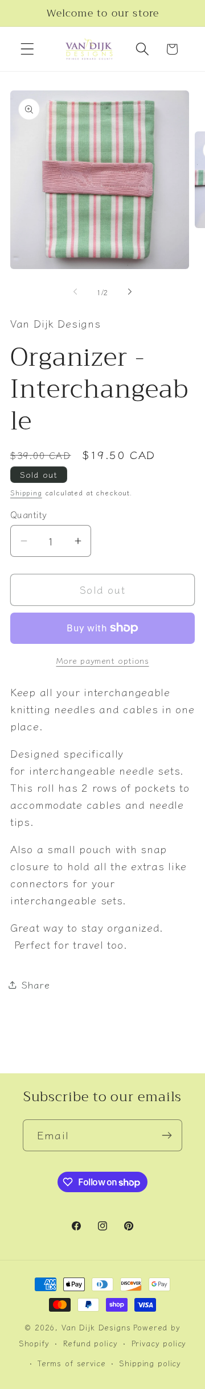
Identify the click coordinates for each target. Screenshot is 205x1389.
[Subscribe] (166, 1135)
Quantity (28, 514)
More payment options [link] (102, 660)
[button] (28, 49)
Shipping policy (150, 1363)
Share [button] (36, 984)
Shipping (26, 492)
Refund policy (90, 1343)
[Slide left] (75, 291)
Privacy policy (159, 1343)
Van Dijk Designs (96, 1327)
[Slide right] (129, 291)
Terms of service (71, 1363)
